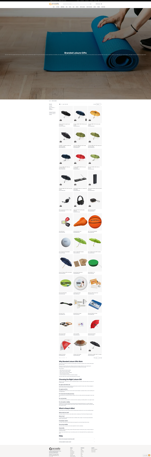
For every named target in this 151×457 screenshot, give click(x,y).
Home (71, 449)
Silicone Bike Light (61, 231)
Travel (50, 108)
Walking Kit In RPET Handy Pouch (93, 292)
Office (82, 454)
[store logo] (54, 4)
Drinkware (82, 451)
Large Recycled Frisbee (76, 292)
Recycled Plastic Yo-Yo (91, 272)
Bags (81, 449)
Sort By (95, 104)
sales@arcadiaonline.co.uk (55, 0)
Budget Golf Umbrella (62, 354)
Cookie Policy (93, 451)
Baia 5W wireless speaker (92, 209)
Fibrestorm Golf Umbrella (77, 354)
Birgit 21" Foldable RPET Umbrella (78, 251)
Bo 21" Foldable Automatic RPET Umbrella (94, 251)
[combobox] (77, 4)
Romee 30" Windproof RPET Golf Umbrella (65, 272)
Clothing (82, 450)
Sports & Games (52, 107)
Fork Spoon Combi (62, 313)
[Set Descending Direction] (101, 104)
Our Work (71, 454)
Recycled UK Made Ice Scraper (92, 313)
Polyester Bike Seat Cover (77, 231)
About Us (71, 450)
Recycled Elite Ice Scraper (77, 313)
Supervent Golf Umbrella (91, 333)
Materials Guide (72, 455)
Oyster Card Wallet (76, 333)
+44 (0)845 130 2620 (63, 0)
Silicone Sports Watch (62, 333)
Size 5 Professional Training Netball (64, 251)
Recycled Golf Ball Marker (63, 292)
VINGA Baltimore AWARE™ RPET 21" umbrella (94, 354)
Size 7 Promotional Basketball (92, 231)
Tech (81, 455)
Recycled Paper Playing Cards (77, 272)
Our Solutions (72, 451)
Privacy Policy (93, 450)
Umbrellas (51, 109)
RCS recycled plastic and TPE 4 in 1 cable (65, 209)
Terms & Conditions (94, 449)
